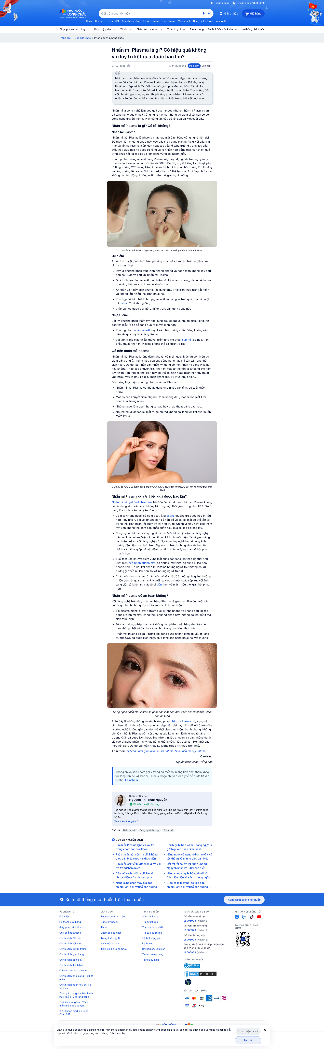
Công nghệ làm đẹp (149, 830)
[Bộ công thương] (191, 965)
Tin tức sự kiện (150, 959)
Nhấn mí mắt (129, 830)
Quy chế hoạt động (70, 932)
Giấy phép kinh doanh (71, 927)
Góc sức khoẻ (150, 916)
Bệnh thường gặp (151, 938)
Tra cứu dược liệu (152, 932)
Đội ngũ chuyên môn (153, 948)
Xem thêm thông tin (125, 821)
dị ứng (170, 515)
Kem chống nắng (131, 21)
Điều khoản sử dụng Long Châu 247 (73, 1013)
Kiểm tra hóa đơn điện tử (73, 970)
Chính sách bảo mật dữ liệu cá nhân (76, 977)
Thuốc (104, 927)
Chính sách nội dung (70, 943)
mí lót (124, 303)
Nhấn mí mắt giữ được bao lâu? (132, 502)
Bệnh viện (147, 943)
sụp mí (186, 339)
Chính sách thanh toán (71, 965)
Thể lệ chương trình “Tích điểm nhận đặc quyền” (73, 1004)
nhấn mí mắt (142, 330)
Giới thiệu (64, 916)
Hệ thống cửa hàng (70, 921)
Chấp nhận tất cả (248, 1031)
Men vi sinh (184, 21)
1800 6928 (258, 3)
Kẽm (110, 21)
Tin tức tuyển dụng (153, 954)
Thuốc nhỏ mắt (151, 21)
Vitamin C (221, 21)
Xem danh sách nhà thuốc (244, 899)
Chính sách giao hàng (71, 954)
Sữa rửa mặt (168, 21)
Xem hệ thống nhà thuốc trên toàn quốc (104, 899)
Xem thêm (131, 780)
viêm (160, 584)
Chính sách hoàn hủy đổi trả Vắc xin (75, 986)
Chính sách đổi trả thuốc (72, 948)
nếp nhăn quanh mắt (141, 563)
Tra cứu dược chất (152, 927)
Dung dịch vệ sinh (203, 21)
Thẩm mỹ (168, 830)
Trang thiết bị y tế (110, 938)
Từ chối (248, 1040)
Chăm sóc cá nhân (111, 932)
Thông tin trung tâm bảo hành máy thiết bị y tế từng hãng (76, 995)
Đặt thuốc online (110, 943)
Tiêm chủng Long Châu (114, 948)
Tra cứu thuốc (150, 921)
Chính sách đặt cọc (70, 938)
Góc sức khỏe (83, 37)
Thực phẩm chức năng (113, 916)
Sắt (117, 21)
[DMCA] (200, 974)
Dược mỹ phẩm (109, 921)
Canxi (89, 21)
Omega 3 (100, 21)
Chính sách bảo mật (70, 959)
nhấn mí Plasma (180, 721)
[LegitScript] (200, 982)
